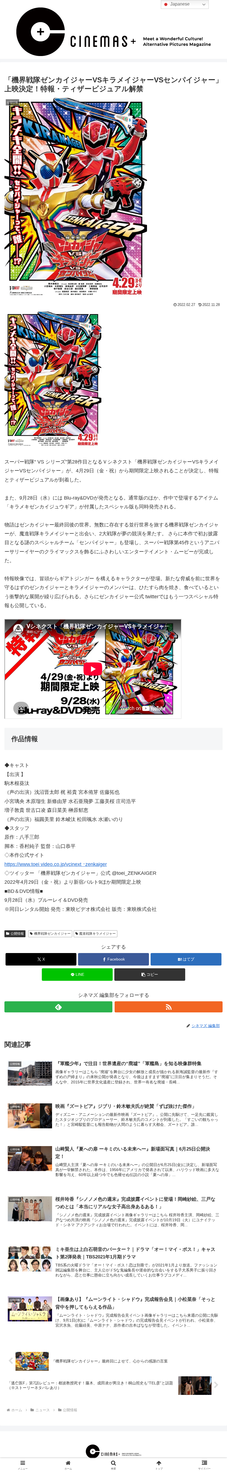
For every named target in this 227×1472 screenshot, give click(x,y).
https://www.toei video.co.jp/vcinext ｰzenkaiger (55, 864)
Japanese (179, 4)
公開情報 (17, 934)
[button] (149, 974)
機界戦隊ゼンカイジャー (52, 934)
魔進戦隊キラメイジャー (97, 934)
